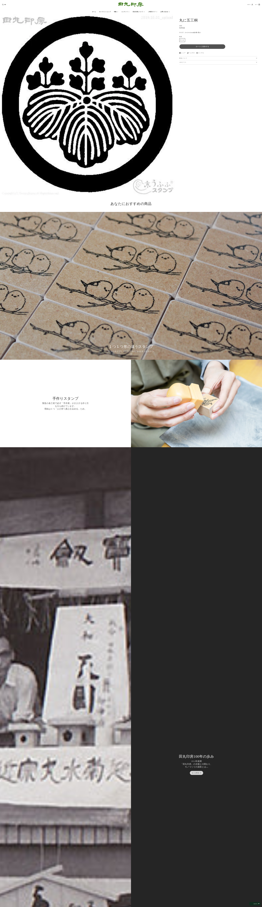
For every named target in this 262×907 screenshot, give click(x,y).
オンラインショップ (105, 12)
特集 (115, 12)
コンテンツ (124, 12)
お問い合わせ (164, 12)
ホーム (94, 12)
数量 (180, 37)
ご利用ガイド (152, 12)
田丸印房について (138, 12)
